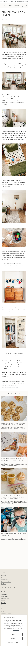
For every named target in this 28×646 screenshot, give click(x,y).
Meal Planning (4, 596)
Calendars (3, 602)
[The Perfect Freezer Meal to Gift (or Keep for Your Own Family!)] (14, 444)
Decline (13, 638)
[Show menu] (2, 6)
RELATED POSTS (14, 394)
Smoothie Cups (5, 598)
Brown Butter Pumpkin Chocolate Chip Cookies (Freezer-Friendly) (13, 424)
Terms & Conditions (6, 581)
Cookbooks (4, 594)
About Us (3, 575)
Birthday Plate (4, 600)
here (18, 374)
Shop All (3, 604)
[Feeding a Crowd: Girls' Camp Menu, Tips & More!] (14, 519)
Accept (13, 634)
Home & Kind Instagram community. (10, 387)
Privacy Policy (16, 630)
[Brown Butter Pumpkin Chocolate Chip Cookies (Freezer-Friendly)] (14, 408)
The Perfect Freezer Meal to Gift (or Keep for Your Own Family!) (12, 459)
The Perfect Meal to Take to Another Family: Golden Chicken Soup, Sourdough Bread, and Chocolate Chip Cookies (12, 497)
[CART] (25, 6)
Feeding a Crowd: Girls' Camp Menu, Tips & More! (13, 534)
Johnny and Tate (16, 312)
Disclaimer (3, 583)
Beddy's (22, 139)
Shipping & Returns (6, 613)
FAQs (2, 611)
